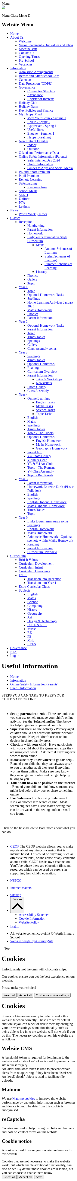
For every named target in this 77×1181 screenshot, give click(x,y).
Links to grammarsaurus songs (47, 521)
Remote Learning (30, 179)
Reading (33, 367)
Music (31, 629)
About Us (17, 37)
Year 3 (23, 352)
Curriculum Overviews (34, 571)
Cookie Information (32, 918)
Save (39, 1177)
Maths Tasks (44, 406)
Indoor (31, 145)
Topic (31, 283)
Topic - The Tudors (40, 433)
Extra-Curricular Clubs (34, 586)
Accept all (25, 995)
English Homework (49, 440)
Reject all (9, 995)
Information (18, 68)
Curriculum (18, 556)
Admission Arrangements (36, 72)
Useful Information (40, 164)
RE (29, 632)
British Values (28, 559)
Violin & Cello (37, 460)
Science (32, 602)
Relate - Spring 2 (38, 122)
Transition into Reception (44, 579)
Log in (14, 655)
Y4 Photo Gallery (39, 456)
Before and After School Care (39, 76)
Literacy (41, 271)
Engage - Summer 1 (40, 133)
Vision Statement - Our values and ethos (46, 45)
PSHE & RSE (37, 625)
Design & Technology (42, 621)
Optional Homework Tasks (45, 295)
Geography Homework (51, 448)
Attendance (35, 95)
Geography (35, 613)
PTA (22, 202)
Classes (15, 218)
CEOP (14, 846)
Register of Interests (40, 99)
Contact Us (26, 53)
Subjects (24, 590)
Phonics (32, 275)
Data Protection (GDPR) (35, 83)
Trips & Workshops (49, 379)
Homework (35, 233)
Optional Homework (41, 364)
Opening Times (29, 56)
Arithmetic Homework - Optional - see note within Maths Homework (50, 538)
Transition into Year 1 (41, 583)
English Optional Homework (47, 502)
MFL (30, 640)
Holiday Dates (28, 106)
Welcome (25, 41)
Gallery (32, 279)
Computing (35, 606)
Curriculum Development (36, 563)
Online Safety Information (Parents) (43, 156)
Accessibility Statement (34, 914)
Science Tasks (45, 410)
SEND (23, 195)
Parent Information (40, 229)
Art (29, 617)
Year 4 (23, 394)
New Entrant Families (33, 141)
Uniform (24, 199)
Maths (40, 245)
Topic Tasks (44, 414)
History (32, 609)
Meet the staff (28, 49)
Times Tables (36, 337)
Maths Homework (39, 310)
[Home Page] (3, 8)
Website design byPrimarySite (31, 941)
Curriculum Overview (42, 371)
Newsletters (44, 383)
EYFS (23, 575)
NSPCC (15, 880)
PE (29, 636)
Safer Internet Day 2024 (43, 160)
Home (14, 33)
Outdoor (33, 149)
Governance (27, 87)
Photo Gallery (36, 387)
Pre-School (26, 60)
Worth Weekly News (33, 214)
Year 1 (23, 287)
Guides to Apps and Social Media (50, 168)
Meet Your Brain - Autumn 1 (46, 118)
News (14, 210)
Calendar (25, 79)
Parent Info (34, 452)
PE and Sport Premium (34, 172)
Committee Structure (41, 91)
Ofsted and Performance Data (39, 152)
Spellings (33, 298)
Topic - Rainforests (40, 475)
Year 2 (23, 321)
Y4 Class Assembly (40, 471)
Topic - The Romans (41, 467)
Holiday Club (28, 103)
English (32, 417)
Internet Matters (20, 888)
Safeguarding (28, 183)
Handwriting (35, 225)
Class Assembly (38, 391)
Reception (26, 222)
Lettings (24, 206)
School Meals (28, 191)
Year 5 (23, 479)
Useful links (35, 129)
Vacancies (25, 64)
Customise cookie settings (52, 995)
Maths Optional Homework (46, 506)
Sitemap (15, 895)
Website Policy (29, 922)
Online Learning (38, 398)
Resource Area (37, 187)
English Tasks (45, 402)
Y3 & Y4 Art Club (40, 463)
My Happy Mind (30, 114)
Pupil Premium (29, 175)
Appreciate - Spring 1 (41, 126)
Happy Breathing (39, 137)
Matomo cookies (23, 1098)
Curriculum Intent (31, 567)
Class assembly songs (41, 348)
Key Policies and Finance (36, 110)
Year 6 (23, 517)
